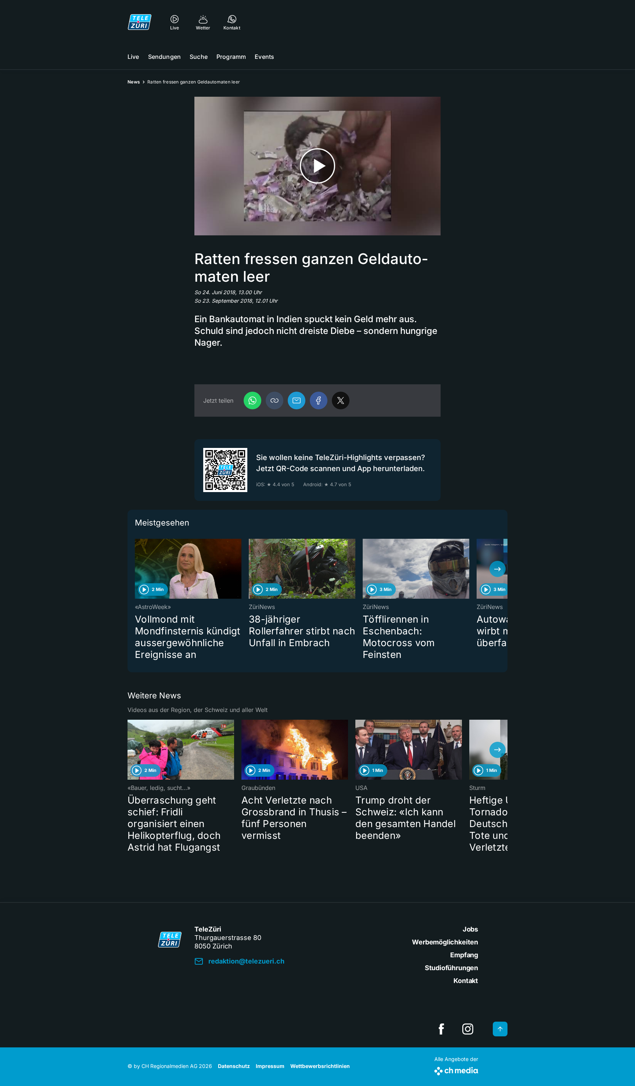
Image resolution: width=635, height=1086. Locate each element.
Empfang (464, 955)
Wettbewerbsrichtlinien (320, 1066)
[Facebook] (318, 400)
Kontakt (465, 980)
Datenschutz (234, 1066)
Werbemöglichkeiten (445, 942)
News (134, 82)
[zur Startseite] (139, 22)
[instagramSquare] (467, 1029)
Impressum (270, 1066)
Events (264, 56)
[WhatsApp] (252, 400)
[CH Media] (456, 1069)
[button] (274, 400)
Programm (231, 56)
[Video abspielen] (317, 166)
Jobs (470, 929)
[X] (340, 400)
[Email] (296, 400)
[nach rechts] (497, 569)
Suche (199, 56)
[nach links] (137, 569)
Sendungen (164, 56)
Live (133, 56)
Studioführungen (451, 968)
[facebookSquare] (441, 1029)
